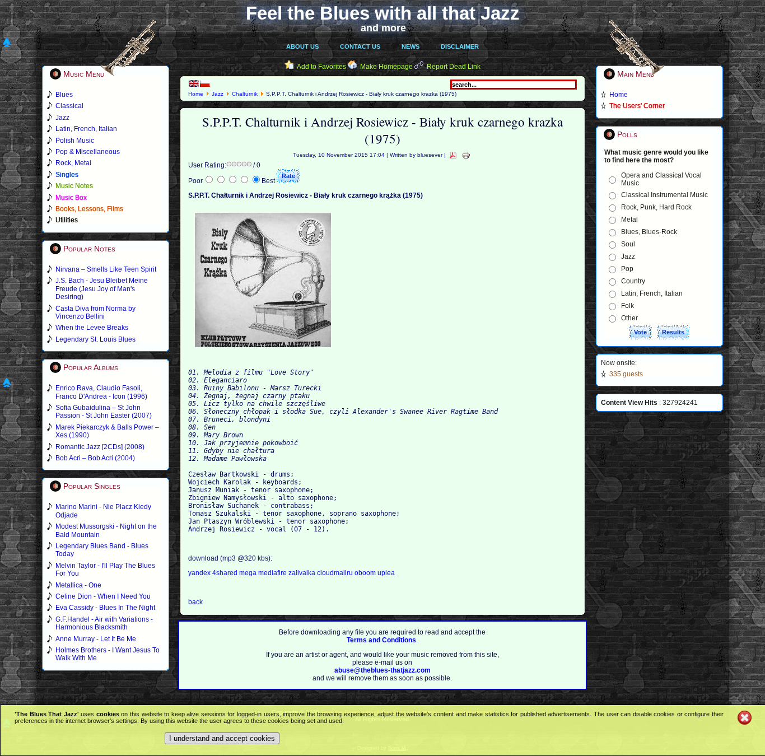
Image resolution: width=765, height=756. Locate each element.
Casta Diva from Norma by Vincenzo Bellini (95, 312)
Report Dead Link (454, 67)
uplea (386, 573)
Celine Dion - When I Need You (103, 596)
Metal (629, 219)
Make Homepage (386, 67)
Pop (627, 269)
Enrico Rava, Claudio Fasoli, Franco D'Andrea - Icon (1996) (101, 392)
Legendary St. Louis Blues (95, 339)
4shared (225, 573)
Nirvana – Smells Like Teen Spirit (105, 269)
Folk (627, 306)
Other (629, 318)
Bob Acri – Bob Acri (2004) (95, 458)
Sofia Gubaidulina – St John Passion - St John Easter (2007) (103, 411)
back (195, 602)
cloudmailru (335, 573)
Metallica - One (78, 585)
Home (195, 94)
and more (383, 28)
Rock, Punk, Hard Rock (656, 207)
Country (633, 281)
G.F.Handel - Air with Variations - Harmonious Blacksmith (104, 623)
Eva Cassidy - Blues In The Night (105, 608)
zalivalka (302, 573)
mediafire (272, 573)
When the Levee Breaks (91, 328)
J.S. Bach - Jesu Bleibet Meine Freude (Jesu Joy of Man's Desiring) (101, 289)
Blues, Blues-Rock (649, 232)
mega (248, 573)
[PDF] (453, 155)
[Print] (466, 155)
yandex (200, 573)
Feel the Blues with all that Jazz (383, 13)
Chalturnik (245, 94)
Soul (628, 244)
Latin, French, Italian (652, 293)
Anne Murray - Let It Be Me (95, 639)
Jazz (217, 94)
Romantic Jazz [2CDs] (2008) (99, 447)
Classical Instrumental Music (664, 195)
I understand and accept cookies (222, 738)
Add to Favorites (321, 67)
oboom (365, 573)
